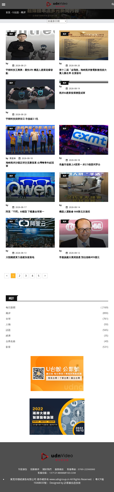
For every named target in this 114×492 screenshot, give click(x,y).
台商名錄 (10, 341)
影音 (8, 347)
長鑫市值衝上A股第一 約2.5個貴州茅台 (79, 164)
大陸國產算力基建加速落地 (20, 257)
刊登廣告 (22, 469)
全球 (8, 318)
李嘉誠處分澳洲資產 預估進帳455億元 (79, 257)
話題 (8, 330)
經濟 (8, 335)
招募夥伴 (34, 469)
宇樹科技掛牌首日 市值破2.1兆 (22, 118)
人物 (8, 324)
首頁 (8, 12)
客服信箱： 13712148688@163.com (57, 472)
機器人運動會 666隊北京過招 (74, 211)
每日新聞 (10, 307)
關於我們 (47, 469)
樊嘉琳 (13, 158)
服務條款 (59, 469)
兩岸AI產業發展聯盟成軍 (72, 92)
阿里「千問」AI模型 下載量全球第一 (25, 211)
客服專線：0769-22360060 (81, 469)
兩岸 (8, 313)
